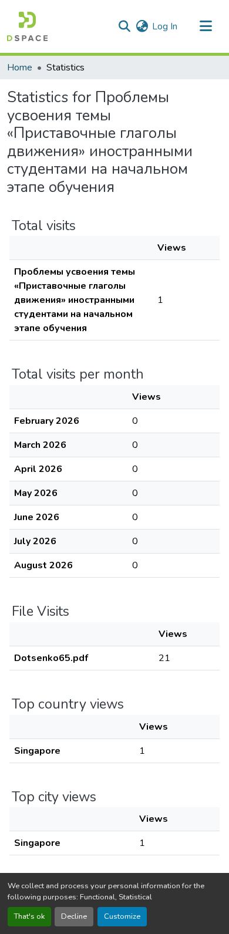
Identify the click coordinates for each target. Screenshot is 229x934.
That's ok (29, 916)
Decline (74, 916)
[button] (27, 26)
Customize (122, 916)
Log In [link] (164, 26)
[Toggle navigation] (205, 26)
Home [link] (19, 67)
